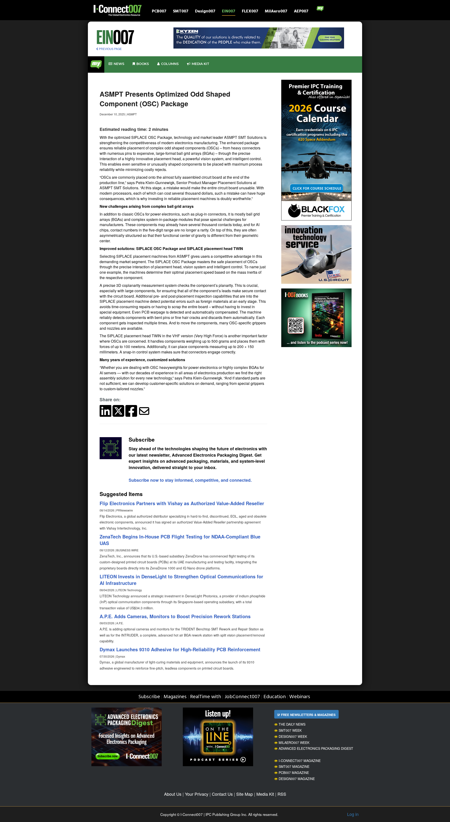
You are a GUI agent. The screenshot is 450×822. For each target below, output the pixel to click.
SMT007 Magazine (294, 766)
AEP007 (301, 12)
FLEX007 (250, 12)
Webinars (299, 697)
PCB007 (159, 12)
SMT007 (180, 12)
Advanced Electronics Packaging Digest (316, 748)
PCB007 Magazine (294, 772)
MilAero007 (276, 12)
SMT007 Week (290, 730)
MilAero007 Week (294, 742)
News (119, 64)
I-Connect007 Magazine (300, 760)
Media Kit (265, 794)
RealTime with (205, 697)
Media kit (200, 64)
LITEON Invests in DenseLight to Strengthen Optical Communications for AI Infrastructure (181, 580)
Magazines (175, 697)
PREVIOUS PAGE (110, 49)
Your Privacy (196, 794)
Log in (353, 814)
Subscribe (149, 697)
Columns (170, 64)
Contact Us (222, 794)
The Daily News (292, 724)
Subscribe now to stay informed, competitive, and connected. (190, 480)
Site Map (244, 794)
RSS (282, 794)
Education (274, 697)
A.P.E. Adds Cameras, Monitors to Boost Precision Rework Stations (175, 616)
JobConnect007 (242, 697)
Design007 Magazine (297, 778)
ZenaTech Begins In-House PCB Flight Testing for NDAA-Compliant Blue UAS (180, 540)
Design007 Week (293, 736)
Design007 (205, 12)
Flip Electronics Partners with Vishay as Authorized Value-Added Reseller (182, 503)
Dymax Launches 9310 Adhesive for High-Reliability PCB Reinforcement (180, 649)
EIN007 (228, 12)
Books (142, 64)
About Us (172, 794)
